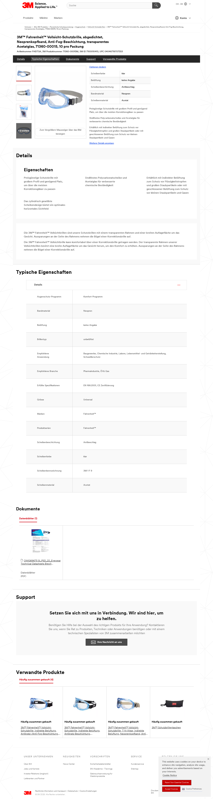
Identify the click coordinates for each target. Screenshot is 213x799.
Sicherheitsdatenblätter (100, 764)
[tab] (28, 518)
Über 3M (28, 764)
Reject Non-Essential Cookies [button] (177, 783)
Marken (58, 18)
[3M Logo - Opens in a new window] (40, 5)
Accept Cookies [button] (171, 789)
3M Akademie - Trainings (101, 769)
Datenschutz (73, 791)
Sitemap (134, 769)
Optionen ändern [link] (97, 67)
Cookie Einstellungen (88, 791)
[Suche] (156, 5)
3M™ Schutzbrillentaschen (166, 727)
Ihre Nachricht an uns (109, 642)
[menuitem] (21, 59)
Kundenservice (137, 764)
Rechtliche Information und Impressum (50, 791)
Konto (183, 18)
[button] (192, 789)
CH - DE (179, 4)
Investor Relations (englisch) (36, 774)
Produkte (28, 18)
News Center (69, 764)
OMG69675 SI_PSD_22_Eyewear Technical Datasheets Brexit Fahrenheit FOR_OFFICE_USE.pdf (41, 563)
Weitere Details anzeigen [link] (101, 143)
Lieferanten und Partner (34, 779)
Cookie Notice (170, 775)
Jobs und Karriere (31, 769)
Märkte (44, 18)
